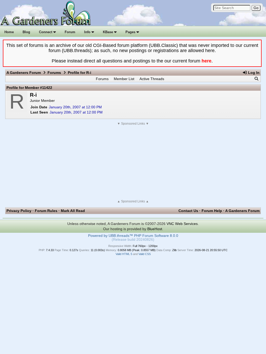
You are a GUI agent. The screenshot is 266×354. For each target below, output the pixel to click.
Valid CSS (144, 254)
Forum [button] (70, 32)
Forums (54, 72)
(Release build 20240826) (133, 240)
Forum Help (212, 211)
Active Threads (151, 79)
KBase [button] (108, 32)
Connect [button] (46, 32)
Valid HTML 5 (124, 254)
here (206, 60)
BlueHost (154, 229)
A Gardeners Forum (23, 72)
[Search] (256, 78)
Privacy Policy (18, 211)
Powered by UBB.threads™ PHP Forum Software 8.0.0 (133, 236)
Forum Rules (46, 211)
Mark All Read (73, 211)
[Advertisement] (133, 162)
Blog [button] (26, 32)
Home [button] (9, 32)
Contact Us (188, 211)
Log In (253, 72)
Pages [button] (130, 32)
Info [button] (87, 32)
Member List (124, 79)
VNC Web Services (182, 224)
